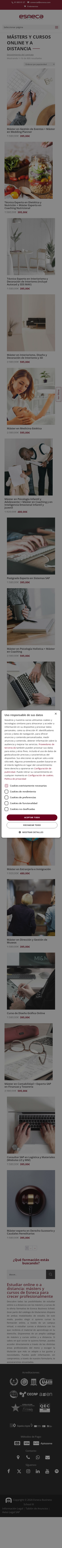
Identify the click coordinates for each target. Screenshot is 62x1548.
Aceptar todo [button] (32, 817)
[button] (31, 832)
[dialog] (31, 774)
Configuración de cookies (40, 775)
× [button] (55, 714)
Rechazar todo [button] (32, 825)
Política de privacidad (15, 779)
